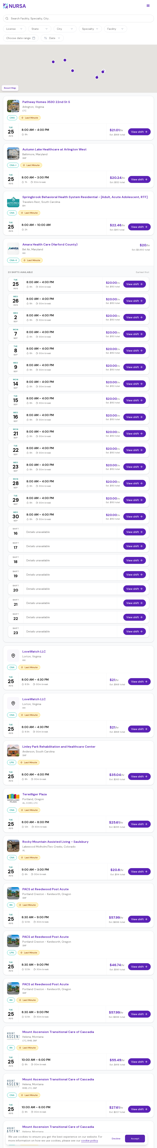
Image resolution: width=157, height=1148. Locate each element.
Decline (116, 1138)
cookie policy (89, 1140)
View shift (132, 284)
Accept (135, 1138)
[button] (148, 6)
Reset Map (10, 88)
